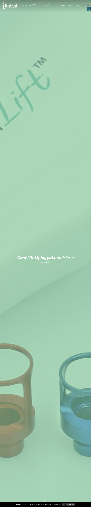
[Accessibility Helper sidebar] (89, 9)
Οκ (64, 504)
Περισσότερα (70, 504)
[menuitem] (83, 5)
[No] (89, 504)
